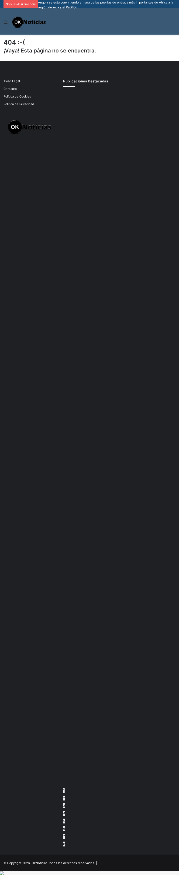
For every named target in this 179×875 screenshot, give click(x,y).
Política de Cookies (17, 96)
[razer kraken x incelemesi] (89, 873)
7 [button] (64, 836)
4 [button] (64, 813)
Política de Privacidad (18, 104)
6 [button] (64, 828)
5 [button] (64, 821)
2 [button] (64, 798)
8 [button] (64, 844)
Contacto (10, 89)
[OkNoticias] (29, 21)
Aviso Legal (11, 81)
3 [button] (64, 805)
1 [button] (64, 790)
